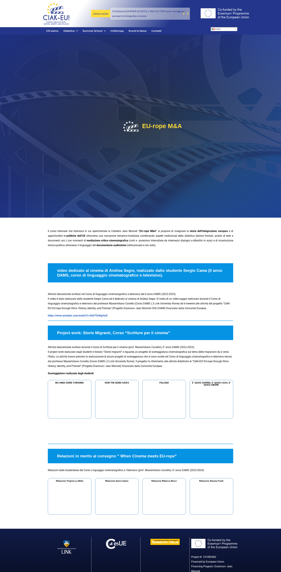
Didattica (69, 30)
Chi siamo (52, 30)
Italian (217, 29)
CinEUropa (117, 30)
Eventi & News (138, 30)
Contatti (156, 30)
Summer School (92, 30)
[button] (188, 13)
